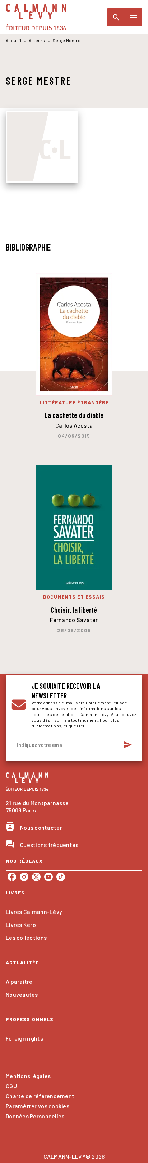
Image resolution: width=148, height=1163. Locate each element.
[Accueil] (36, 17)
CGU (11, 1085)
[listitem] (12, 877)
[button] (74, 911)
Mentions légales (28, 1075)
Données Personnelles (35, 1116)
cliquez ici (74, 725)
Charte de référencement (40, 1095)
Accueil (13, 40)
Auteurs (37, 40)
